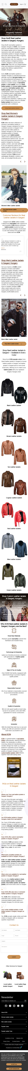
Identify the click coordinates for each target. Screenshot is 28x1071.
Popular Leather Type (6, 1031)
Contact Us (14, 925)
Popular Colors (5, 1026)
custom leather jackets (8, 753)
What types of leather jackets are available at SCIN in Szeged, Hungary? (13, 855)
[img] (14, 392)
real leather (13, 223)
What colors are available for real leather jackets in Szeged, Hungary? (13, 875)
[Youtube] (18, 1006)
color (10, 847)
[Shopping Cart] (25, 4)
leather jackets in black (17, 879)
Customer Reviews (10, 215)
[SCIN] (14, 4)
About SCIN (6, 734)
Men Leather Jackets (6, 1022)
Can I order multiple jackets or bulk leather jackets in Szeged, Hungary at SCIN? (12, 911)
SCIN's (15, 267)
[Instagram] (14, 1006)
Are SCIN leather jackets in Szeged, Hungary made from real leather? (12, 818)
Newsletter (7, 997)
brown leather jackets (19, 86)
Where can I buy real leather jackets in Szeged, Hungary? (13, 795)
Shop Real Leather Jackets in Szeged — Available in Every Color (14, 352)
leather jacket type (8, 611)
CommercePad (15, 1047)
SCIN (15, 47)
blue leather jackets (12, 883)
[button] (25, 1001)
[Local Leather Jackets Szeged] (7, 975)
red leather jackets (14, 88)
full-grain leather (17, 77)
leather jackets (5, 102)
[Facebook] (6, 1006)
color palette (11, 84)
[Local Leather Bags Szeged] (20, 975)
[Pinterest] (21, 1006)
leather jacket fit (8, 614)
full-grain (10, 826)
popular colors (17, 359)
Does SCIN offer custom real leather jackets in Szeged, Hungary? (12, 837)
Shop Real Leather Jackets (12, 108)
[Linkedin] (10, 1006)
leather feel (4, 64)
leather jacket (20, 657)
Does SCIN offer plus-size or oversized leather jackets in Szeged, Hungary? (13, 892)
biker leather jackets (14, 860)
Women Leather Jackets (7, 1017)
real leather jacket (18, 826)
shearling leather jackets (18, 861)
